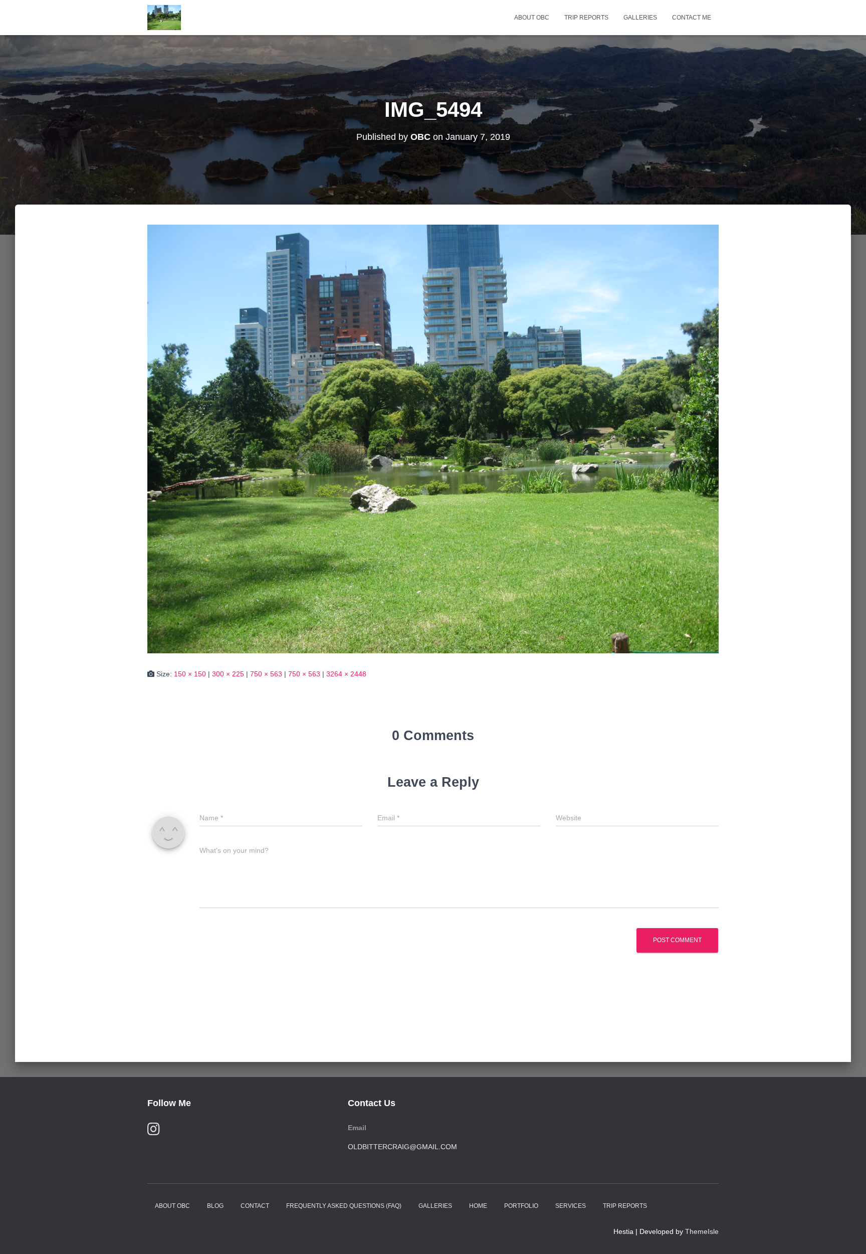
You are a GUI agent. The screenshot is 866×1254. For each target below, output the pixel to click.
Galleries (640, 17)
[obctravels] (164, 17)
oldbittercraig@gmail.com (402, 1147)
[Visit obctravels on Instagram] (153, 1131)
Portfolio (521, 1205)
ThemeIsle (702, 1231)
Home (478, 1205)
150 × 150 (190, 674)
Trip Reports (586, 17)
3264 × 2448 (346, 674)
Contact (255, 1205)
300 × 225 (228, 674)
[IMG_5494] (433, 438)
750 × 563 (266, 674)
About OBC (531, 17)
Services (570, 1205)
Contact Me (691, 17)
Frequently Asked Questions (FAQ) (343, 1205)
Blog (215, 1205)
